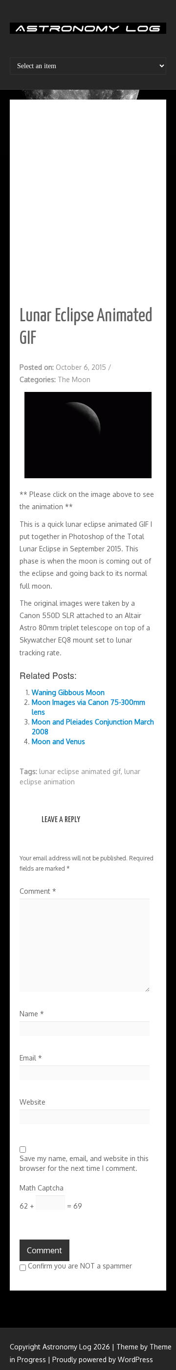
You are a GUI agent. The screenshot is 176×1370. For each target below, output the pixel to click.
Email (31, 1058)
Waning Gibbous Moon (68, 692)
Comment (38, 891)
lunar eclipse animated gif (80, 771)
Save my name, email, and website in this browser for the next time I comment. (84, 1163)
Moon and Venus (58, 741)
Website (32, 1102)
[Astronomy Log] (88, 32)
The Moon (74, 379)
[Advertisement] (88, 202)
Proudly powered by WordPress (102, 1359)
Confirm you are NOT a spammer (79, 1266)
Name (32, 1013)
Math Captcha (42, 1188)
